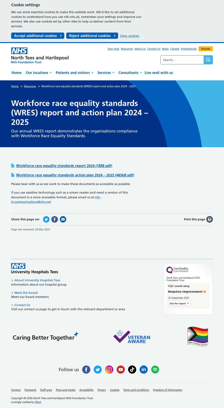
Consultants (128, 72)
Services (104, 72)
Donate (205, 48)
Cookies (114, 390)
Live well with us (158, 72)
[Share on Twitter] (46, 219)
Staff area (46, 390)
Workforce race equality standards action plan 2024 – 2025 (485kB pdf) (75, 175)
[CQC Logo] (177, 272)
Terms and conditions (136, 390)
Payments (30, 390)
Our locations (37, 72)
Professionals (188, 48)
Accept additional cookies (35, 35)
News (165, 48)
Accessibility (86, 390)
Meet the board (26, 293)
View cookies (129, 36)
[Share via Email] (63, 219)
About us (140, 48)
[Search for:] (182, 59)
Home (16, 72)
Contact (16, 390)
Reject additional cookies (90, 35)
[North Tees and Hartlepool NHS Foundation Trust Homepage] (40, 55)
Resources (127, 48)
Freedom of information (167, 390)
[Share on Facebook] (54, 219)
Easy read (113, 48)
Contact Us (153, 48)
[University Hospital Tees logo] (34, 268)
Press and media (65, 390)
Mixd (38, 402)
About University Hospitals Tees (37, 280)
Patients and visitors (73, 72)
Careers (174, 48)
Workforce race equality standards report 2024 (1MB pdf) (64, 165)
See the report (178, 303)
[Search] (208, 59)
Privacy (102, 390)
